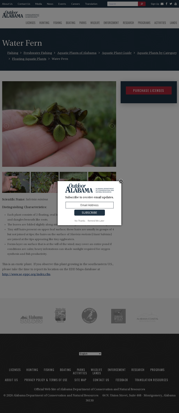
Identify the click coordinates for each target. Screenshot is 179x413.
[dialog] (89, 203)
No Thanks (80, 220)
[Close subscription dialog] (121, 181)
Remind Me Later (96, 220)
